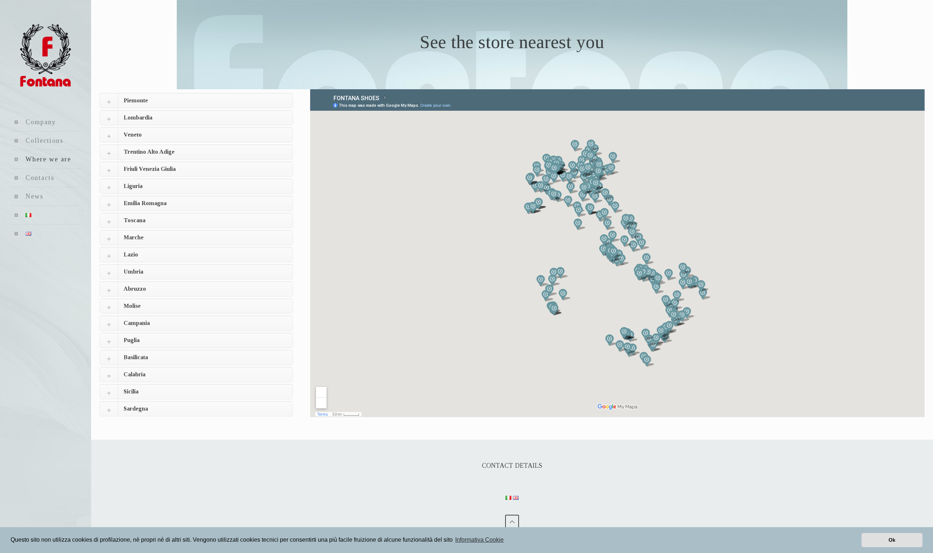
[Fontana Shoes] (45, 56)
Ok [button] (892, 540)
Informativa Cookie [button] (479, 540)
